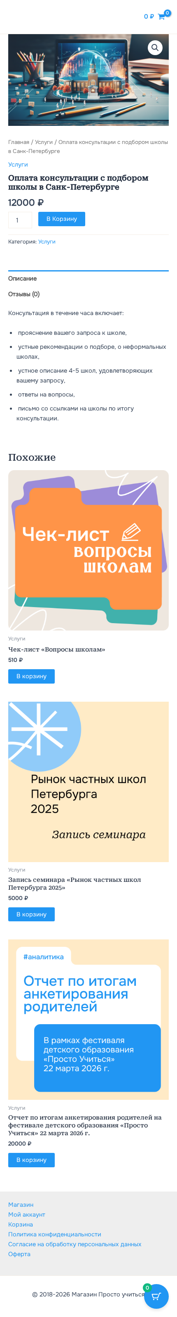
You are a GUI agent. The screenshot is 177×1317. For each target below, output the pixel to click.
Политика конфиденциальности (54, 1234)
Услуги (44, 142)
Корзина (20, 1224)
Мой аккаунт (26, 1214)
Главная (18, 142)
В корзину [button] (31, 676)
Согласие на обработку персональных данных (75, 1244)
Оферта (19, 1254)
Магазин (20, 1204)
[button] (155, 47)
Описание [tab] (22, 278)
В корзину (62, 219)
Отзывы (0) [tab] (24, 294)
